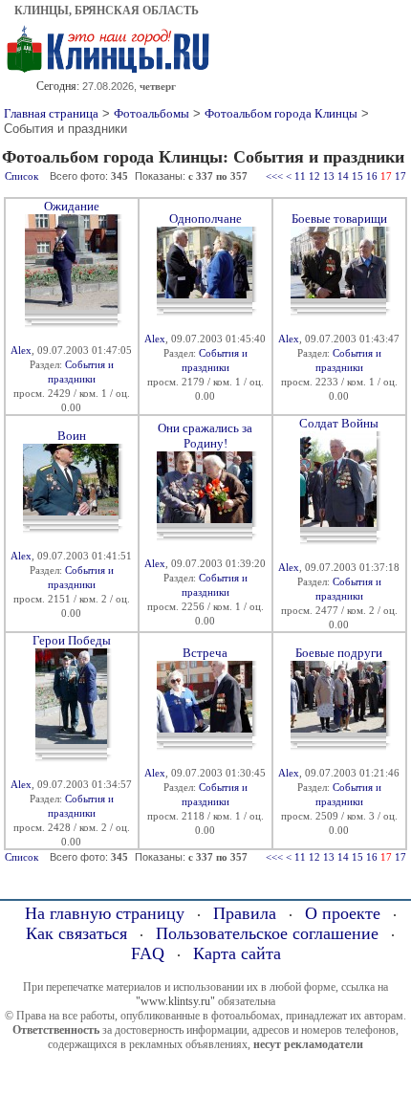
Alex (21, 350)
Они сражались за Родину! (205, 435)
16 (372, 176)
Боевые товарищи (339, 218)
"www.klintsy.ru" (175, 1001)
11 (300, 176)
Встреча (205, 653)
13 (329, 176)
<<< (274, 176)
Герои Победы (71, 640)
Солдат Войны (339, 423)
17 (400, 176)
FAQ (147, 953)
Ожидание (71, 206)
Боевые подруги (338, 653)
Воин (71, 435)
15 (357, 176)
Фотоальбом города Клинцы (281, 113)
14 (343, 176)
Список (21, 176)
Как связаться (76, 933)
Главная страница (51, 113)
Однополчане (205, 218)
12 (314, 176)
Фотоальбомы (151, 113)
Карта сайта (237, 953)
